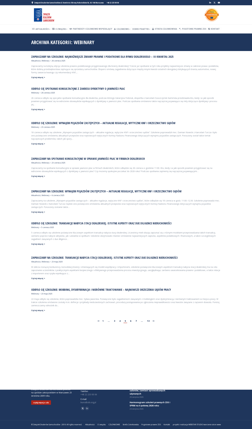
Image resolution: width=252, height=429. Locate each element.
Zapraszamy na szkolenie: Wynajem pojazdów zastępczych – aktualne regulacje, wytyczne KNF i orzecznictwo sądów (106, 191)
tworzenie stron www (212, 424)
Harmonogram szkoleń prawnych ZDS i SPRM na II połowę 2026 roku (150, 404)
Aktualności (36, 60)
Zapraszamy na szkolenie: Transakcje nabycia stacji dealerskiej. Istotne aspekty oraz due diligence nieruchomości (104, 258)
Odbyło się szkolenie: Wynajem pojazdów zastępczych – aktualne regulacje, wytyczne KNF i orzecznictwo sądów (103, 123)
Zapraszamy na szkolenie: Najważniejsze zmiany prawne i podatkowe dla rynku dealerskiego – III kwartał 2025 (102, 57)
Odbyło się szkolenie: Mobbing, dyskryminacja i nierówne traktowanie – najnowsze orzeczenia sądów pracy (101, 290)
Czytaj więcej (37, 77)
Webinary (45, 60)
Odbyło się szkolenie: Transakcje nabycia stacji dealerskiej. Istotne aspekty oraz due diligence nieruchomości (101, 223)
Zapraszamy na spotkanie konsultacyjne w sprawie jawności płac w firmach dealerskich (88, 159)
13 (148, 320)
